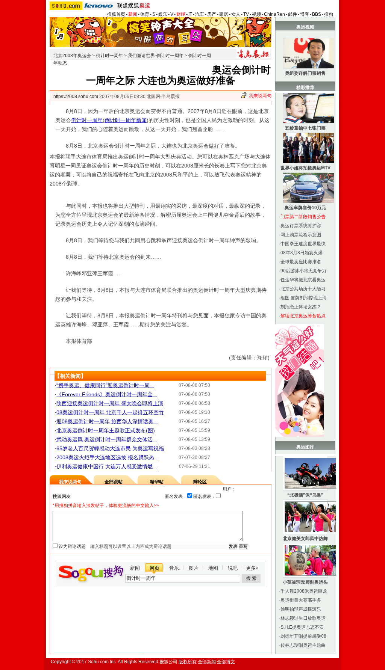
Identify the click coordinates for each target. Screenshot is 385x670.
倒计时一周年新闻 (126, 120)
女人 (235, 14)
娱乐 (162, 14)
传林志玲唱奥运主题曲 (303, 645)
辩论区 (200, 481)
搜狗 (328, 14)
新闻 (132, 14)
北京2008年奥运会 (72, 55)
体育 (144, 14)
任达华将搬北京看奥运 (303, 279)
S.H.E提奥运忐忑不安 (302, 627)
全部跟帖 (114, 481)
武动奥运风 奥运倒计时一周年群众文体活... (106, 439)
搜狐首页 (116, 14)
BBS (316, 14)
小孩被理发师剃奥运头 (305, 582)
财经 (180, 14)
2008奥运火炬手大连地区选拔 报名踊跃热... (107, 457)
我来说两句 (260, 95)
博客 (304, 14)
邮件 (292, 14)
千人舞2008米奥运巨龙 (303, 591)
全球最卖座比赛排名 (300, 261)
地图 (213, 568)
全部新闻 (207, 661)
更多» (252, 568)
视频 (256, 14)
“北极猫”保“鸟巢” (305, 495)
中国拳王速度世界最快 (303, 243)
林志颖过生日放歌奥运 (303, 618)
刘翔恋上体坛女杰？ (300, 306)
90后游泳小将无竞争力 (303, 270)
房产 (211, 14)
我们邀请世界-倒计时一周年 (155, 55)
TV (246, 14)
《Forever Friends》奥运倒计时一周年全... (106, 394)
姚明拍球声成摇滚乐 (300, 609)
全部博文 (226, 661)
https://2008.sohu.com (75, 96)
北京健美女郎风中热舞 (305, 538)
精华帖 (157, 481)
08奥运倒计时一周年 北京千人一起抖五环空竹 (110, 412)
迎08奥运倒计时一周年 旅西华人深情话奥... (107, 421)
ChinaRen (274, 14)
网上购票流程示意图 (300, 234)
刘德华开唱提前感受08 (303, 636)
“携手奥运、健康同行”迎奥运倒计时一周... (105, 385)
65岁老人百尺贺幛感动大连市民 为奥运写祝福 (110, 448)
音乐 (174, 568)
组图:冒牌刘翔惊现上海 (303, 297)
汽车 (199, 14)
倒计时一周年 (109, 55)
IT (190, 14)
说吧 (233, 568)
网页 (154, 568)
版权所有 (188, 661)
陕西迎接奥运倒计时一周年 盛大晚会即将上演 (109, 403)
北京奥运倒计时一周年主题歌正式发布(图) (105, 430)
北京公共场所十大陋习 (303, 288)
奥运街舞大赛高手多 (300, 600)
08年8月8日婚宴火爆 (301, 252)
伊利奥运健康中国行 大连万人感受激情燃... (106, 466)
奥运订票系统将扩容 (300, 225)
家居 (223, 14)
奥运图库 (305, 447)
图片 (194, 568)
